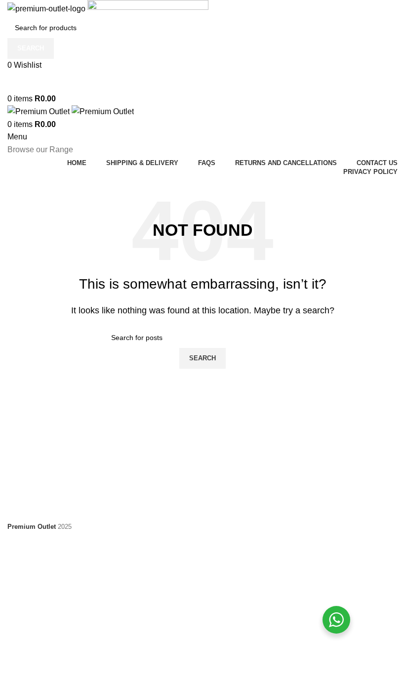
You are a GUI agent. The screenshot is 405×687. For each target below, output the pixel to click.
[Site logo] (47, 8)
